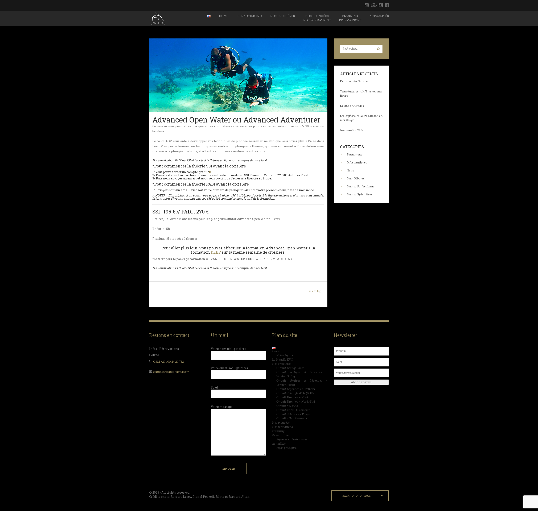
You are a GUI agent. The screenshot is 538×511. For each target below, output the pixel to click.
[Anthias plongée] (158, 18)
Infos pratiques (357, 162)
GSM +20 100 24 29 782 (168, 361)
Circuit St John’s (287, 406)
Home (223, 16)
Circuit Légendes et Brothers (295, 389)
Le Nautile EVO (249, 16)
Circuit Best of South (290, 368)
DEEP (216, 252)
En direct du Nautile (354, 81)
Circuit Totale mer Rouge (293, 414)
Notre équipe (285, 355)
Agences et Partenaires (291, 439)
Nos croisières (282, 16)
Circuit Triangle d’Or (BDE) (295, 393)
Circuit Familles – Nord (292, 397)
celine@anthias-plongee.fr (171, 372)
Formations (354, 154)
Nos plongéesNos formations (317, 18)
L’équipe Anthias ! (352, 106)
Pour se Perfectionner (361, 186)
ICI (211, 172)
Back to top (314, 291)
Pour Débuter (355, 178)
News (350, 170)
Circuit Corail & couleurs (293, 410)
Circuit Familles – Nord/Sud (295, 401)
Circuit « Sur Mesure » (291, 418)
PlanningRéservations (350, 18)
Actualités (379, 16)
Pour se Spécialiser (359, 194)
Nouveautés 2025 (351, 130)
